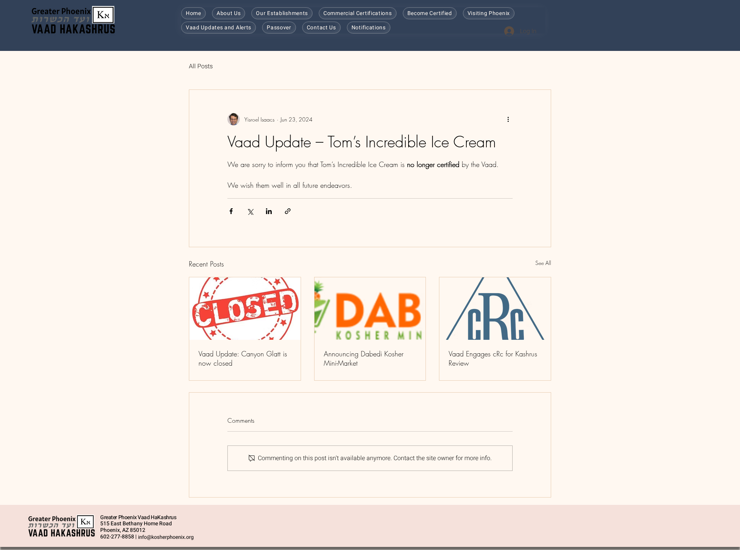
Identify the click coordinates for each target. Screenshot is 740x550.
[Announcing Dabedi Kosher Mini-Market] (370, 308)
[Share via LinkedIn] (268, 211)
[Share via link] (287, 211)
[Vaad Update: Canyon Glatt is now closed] (245, 308)
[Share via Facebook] (231, 211)
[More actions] (508, 119)
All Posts (201, 66)
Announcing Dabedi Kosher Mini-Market (364, 358)
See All (543, 263)
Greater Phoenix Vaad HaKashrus (138, 517)
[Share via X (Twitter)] (250, 211)
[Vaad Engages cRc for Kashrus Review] (495, 308)
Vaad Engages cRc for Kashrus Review (493, 358)
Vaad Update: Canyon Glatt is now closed (242, 358)
